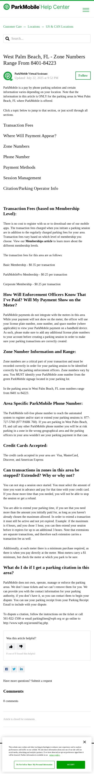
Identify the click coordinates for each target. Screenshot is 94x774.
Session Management (22, 177)
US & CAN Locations (59, 26)
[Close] (84, 742)
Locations (34, 26)
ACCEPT (71, 765)
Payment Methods (19, 167)
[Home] (36, 7)
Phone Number (16, 156)
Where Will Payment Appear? (29, 135)
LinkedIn (21, 669)
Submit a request (41, 681)
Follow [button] (83, 75)
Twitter (14, 669)
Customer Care (12, 26)
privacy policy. (54, 755)
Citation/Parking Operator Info (30, 188)
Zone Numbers (16, 146)
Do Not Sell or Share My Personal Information (34, 765)
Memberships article (39, 241)
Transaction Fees (18, 125)
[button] (86, 9)
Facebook (6, 669)
